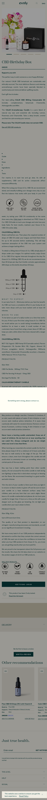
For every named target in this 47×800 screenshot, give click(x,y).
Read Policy (23, 796)
